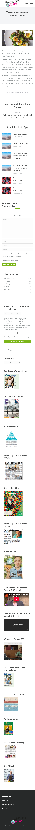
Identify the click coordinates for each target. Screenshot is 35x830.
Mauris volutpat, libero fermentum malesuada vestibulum (20, 155)
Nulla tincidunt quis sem (20, 134)
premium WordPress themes (23, 826)
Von (12, 92)
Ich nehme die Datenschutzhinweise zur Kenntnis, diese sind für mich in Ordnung (16, 336)
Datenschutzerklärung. (10, 329)
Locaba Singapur (8, 350)
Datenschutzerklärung (8, 804)
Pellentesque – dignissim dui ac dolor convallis (22, 179)
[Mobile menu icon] (31, 3)
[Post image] (6, 136)
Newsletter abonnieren (10, 260)
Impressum (5, 800)
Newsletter (5, 809)
